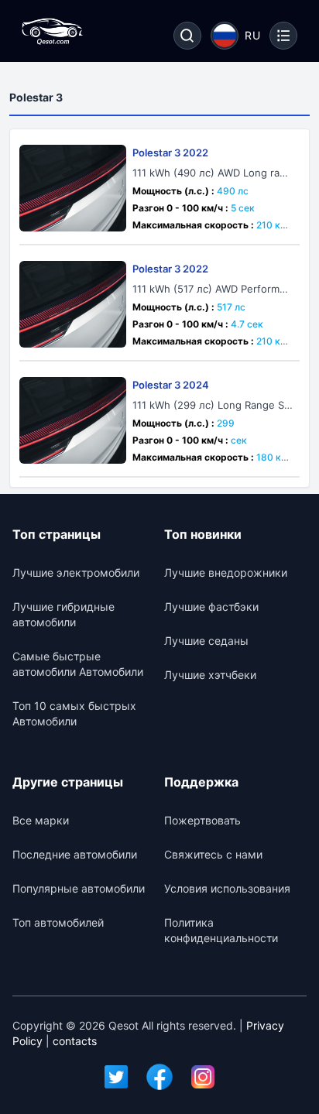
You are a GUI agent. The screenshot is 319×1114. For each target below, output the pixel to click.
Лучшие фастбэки (211, 606)
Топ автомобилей (58, 922)
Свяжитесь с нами (213, 854)
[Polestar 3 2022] (72, 188)
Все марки (40, 820)
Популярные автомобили (78, 888)
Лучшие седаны (206, 640)
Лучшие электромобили (75, 572)
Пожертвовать (202, 820)
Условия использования (227, 888)
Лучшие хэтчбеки (210, 674)
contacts (75, 1040)
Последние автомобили (74, 854)
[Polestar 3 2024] (72, 420)
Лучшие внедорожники (225, 572)
